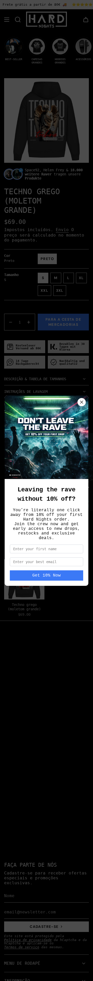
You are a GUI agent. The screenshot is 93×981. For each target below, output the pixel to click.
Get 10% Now (46, 575)
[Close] (82, 402)
